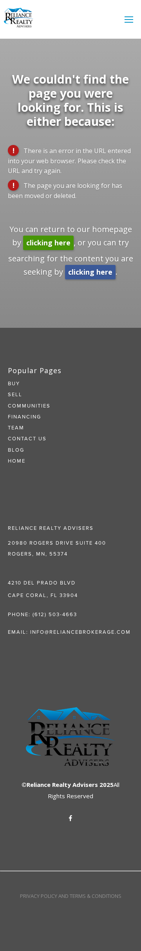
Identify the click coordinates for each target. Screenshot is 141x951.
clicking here (48, 242)
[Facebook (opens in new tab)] (70, 818)
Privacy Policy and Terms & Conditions (70, 895)
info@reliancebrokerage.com (80, 631)
